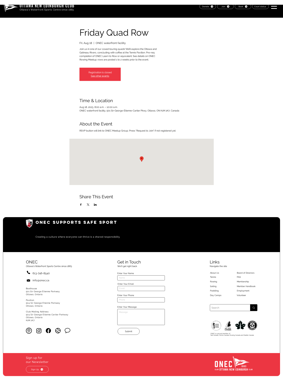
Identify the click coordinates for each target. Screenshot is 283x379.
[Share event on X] (88, 204)
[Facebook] (48, 330)
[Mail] (28, 280)
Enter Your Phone (125, 295)
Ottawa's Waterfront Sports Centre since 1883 (47, 9)
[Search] (253, 307)
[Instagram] (39, 330)
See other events (100, 76)
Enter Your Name (125, 273)
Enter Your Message (127, 307)
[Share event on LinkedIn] (95, 204)
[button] (274, 6)
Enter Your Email (126, 284)
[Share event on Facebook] (80, 204)
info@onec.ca (41, 280)
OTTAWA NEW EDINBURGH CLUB (47, 5)
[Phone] (28, 272)
